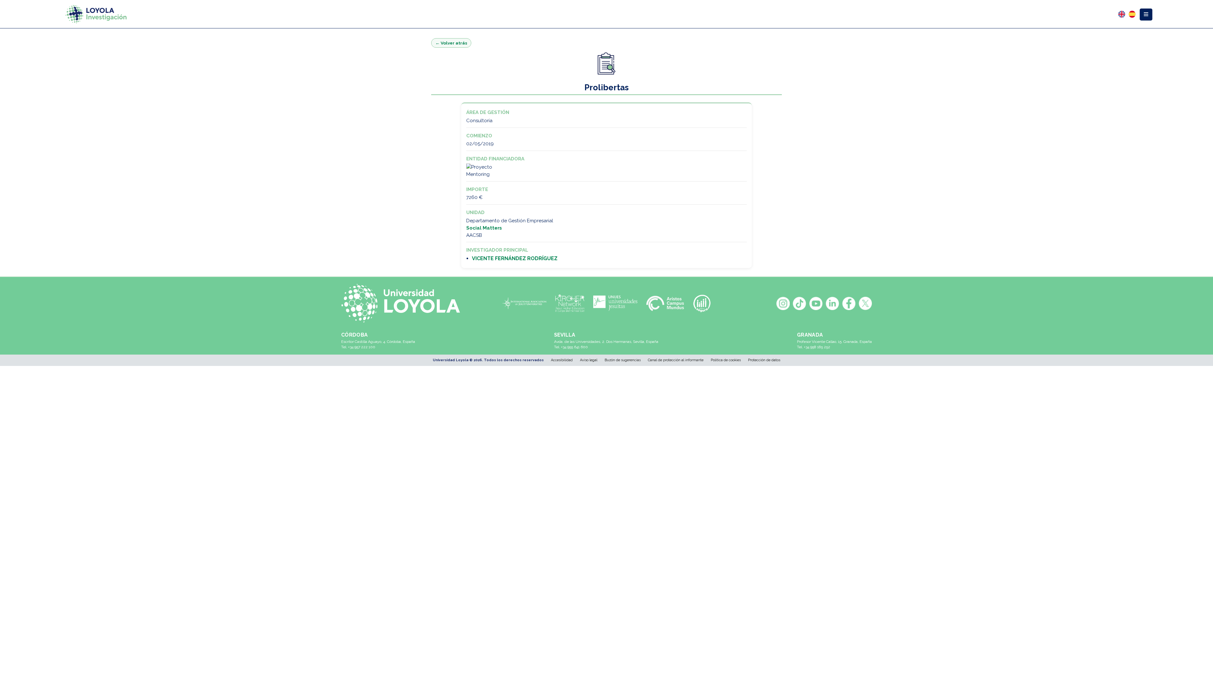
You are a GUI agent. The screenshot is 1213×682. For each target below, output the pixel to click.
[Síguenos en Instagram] (783, 303)
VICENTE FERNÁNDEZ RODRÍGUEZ (515, 258)
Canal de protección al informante (675, 360)
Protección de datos (764, 360)
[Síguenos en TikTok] (799, 303)
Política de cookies (726, 360)
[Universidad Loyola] (404, 303)
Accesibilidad (562, 360)
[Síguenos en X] (865, 303)
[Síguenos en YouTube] (816, 303)
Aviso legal (588, 360)
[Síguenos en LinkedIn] (832, 303)
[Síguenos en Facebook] (848, 303)
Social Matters (484, 228)
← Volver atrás (451, 42)
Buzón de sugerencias (623, 360)
